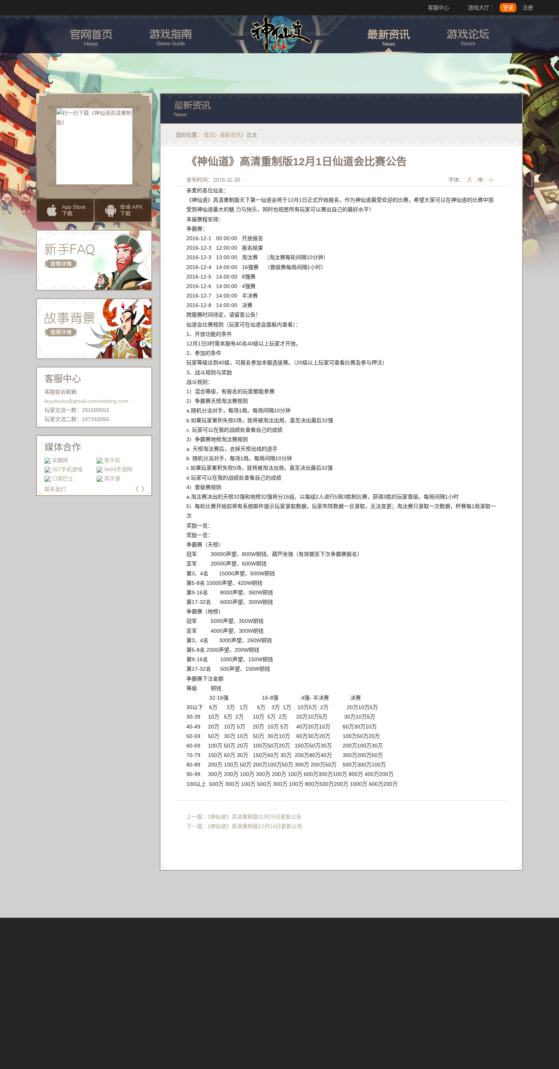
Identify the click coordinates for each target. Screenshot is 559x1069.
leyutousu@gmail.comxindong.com (86, 401)
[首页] (91, 34)
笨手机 (112, 460)
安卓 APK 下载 (123, 210)
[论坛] (468, 34)
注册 (527, 8)
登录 (508, 8)
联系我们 (55, 489)
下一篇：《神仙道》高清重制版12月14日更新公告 (244, 826)
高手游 (112, 478)
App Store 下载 (65, 210)
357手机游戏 (67, 469)
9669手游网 (118, 469)
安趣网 (60, 460)
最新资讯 (230, 135)
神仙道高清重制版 (279, 36)
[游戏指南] (170, 34)
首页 (209, 135)
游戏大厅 (478, 8)
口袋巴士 (62, 478)
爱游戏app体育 (34, 7)
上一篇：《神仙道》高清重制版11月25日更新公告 (244, 817)
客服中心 (438, 8)
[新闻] (388, 34)
